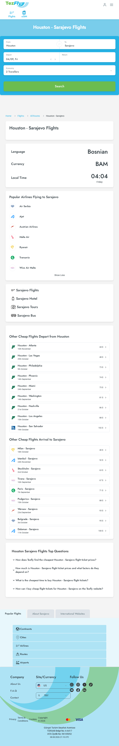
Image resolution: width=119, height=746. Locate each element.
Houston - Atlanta (27, 345)
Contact (14, 697)
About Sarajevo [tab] (40, 614)
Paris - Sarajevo (26, 488)
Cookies (33, 719)
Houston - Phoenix (27, 375)
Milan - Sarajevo (26, 448)
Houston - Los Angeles (30, 416)
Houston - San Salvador (30, 426)
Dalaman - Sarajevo (28, 529)
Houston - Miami (26, 385)
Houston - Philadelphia (30, 365)
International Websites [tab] (73, 614)
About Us (15, 684)
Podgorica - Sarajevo (29, 499)
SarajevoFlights (27, 290)
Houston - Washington (30, 396)
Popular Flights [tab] (13, 613)
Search (59, 86)
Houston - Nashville (28, 406)
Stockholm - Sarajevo (29, 468)
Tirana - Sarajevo (27, 478)
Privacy (12, 719)
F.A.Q (13, 691)
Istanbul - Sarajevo (27, 458)
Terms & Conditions (23, 719)
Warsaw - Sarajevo (27, 509)
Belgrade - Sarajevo (28, 519)
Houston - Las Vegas (29, 355)
